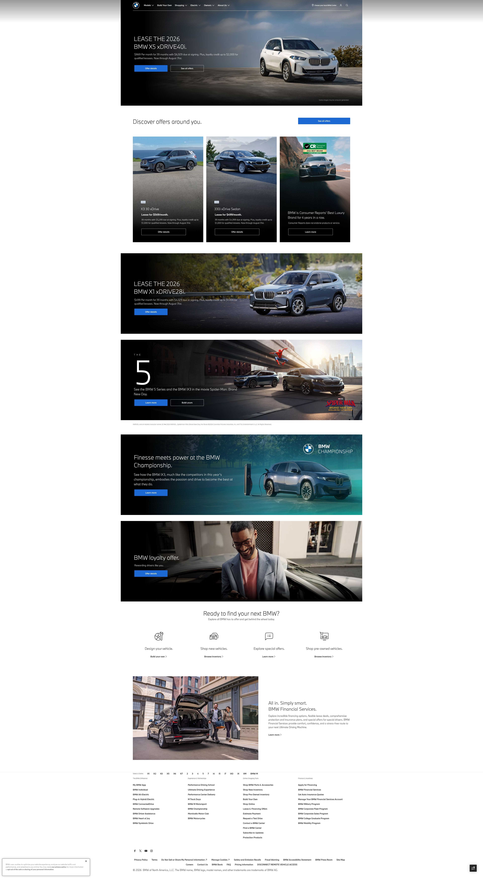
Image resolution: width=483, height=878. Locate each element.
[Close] (86, 861)
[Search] (347, 5)
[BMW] (136, 5)
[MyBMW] (341, 5)
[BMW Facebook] (135, 851)
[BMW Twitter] (140, 851)
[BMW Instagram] (151, 851)
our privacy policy (59, 867)
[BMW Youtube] (146, 851)
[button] (473, 868)
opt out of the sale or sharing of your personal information (30, 869)
